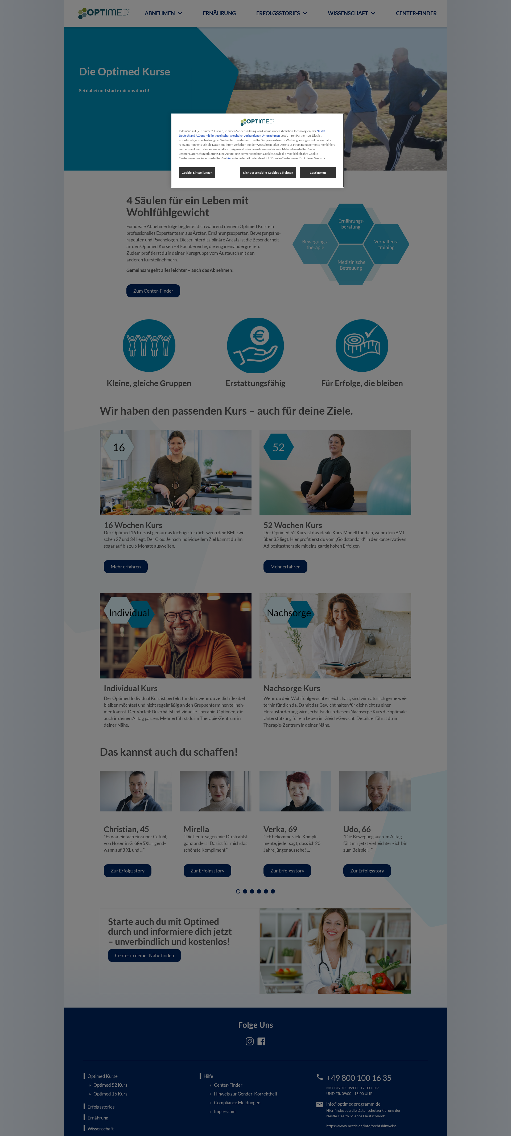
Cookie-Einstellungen (197, 173)
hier (229, 158)
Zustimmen (318, 173)
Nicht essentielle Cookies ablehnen (268, 173)
